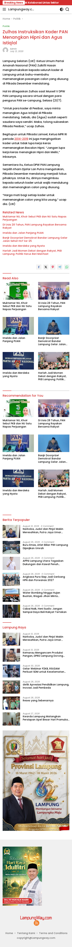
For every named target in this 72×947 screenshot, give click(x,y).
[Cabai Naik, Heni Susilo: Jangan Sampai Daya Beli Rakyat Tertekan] (11, 611)
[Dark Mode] (62, 9)
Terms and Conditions (53, 933)
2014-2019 (21, 139)
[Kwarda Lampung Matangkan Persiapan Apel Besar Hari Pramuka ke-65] (11, 719)
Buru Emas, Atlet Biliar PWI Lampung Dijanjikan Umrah (45, 546)
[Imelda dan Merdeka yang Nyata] (18, 361)
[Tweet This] (45, 267)
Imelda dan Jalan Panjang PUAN (23, 232)
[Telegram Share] (59, 267)
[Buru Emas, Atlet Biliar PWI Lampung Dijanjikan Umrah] (11, 547)
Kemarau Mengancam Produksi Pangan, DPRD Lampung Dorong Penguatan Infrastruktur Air (43, 654)
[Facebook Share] (38, 267)
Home (9, 933)
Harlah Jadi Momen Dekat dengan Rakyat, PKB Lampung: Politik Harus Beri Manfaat (32, 252)
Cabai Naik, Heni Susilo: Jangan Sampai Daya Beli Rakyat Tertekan (45, 610)
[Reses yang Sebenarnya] (11, 703)
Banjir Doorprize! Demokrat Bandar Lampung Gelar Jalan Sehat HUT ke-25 (35, 239)
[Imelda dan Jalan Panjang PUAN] (18, 325)
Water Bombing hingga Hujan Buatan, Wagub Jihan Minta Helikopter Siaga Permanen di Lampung (41, 594)
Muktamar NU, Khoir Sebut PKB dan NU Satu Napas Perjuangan (34, 218)
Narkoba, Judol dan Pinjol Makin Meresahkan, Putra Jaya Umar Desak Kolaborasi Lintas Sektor (43, 530)
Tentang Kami (26, 933)
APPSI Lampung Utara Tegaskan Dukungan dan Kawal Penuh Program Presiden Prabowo (43, 562)
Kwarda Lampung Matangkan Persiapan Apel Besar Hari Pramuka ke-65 (45, 718)
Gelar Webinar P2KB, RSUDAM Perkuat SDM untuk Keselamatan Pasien (43, 670)
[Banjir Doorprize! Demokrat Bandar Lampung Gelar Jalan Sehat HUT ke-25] (53, 325)
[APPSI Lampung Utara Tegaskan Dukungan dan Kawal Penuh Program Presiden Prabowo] (11, 563)
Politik (6, 26)
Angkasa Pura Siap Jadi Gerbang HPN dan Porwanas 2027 (44, 578)
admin (13, 48)
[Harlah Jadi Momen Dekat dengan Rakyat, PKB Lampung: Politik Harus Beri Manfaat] (53, 361)
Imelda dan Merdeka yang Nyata (24, 245)
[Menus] (5, 9)
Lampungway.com (21, 9)
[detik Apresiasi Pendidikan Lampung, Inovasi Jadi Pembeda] (11, 687)
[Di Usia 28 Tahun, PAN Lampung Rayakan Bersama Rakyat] (53, 291)
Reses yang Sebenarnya (38, 700)
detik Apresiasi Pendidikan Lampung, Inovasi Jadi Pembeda (46, 686)
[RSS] (36, 923)
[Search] (67, 9)
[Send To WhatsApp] (66, 267)
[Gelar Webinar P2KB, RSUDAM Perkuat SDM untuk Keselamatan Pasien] (11, 671)
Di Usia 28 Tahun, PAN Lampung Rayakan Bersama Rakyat (34, 226)
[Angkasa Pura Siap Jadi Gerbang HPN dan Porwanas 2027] (11, 579)
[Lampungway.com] (36, 917)
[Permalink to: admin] (5, 50)
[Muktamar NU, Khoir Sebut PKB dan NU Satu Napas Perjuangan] (18, 291)
